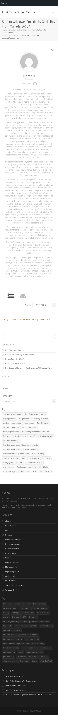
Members (22, 297)
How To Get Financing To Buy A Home (19, 354)
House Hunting (11, 553)
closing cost (16, 423)
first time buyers (46, 436)
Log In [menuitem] (4, 3)
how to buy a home (11, 458)
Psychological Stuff (13, 571)
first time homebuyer (11, 440)
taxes (34, 471)
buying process (9, 418)
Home (10, 301)
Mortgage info (9, 462)
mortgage (46, 458)
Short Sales (24, 471)
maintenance (34, 458)
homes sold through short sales (16, 454)
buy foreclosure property (35, 414)
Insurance (9, 558)
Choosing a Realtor (40, 418)
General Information (13, 539)
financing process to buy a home (35, 432)
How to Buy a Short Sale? (14, 359)
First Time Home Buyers (14, 350)
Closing (8, 521)
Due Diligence (42, 423)
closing (6, 423)
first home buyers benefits (26, 436)
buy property (24, 418)
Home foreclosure (12, 544)
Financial (32, 427)
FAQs (7, 530)
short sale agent (9, 471)
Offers (20, 462)
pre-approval (8, 467)
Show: (28, 305)
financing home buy (11, 432)
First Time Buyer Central (19, 12)
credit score (29, 423)
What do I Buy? (46, 471)
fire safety (7, 436)
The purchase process (14, 585)
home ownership (32, 449)
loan (23, 458)
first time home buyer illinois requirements (20, 445)
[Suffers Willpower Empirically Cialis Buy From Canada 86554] (29, 62)
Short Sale (43, 467)
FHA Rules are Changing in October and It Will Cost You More (28, 368)
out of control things (34, 462)
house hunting (38, 454)
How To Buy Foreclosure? (15, 363)
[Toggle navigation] (53, 12)
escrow (6, 427)
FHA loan (15, 427)
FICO (24, 427)
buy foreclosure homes (12, 414)
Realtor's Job (10, 576)
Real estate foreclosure (26, 467)
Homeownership (12, 548)
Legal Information (12, 562)
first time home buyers (12, 449)
